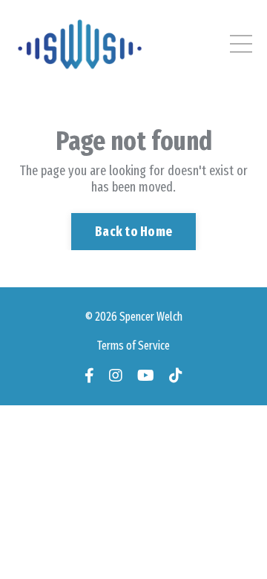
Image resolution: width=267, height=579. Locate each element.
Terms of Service (133, 345)
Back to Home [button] (133, 231)
